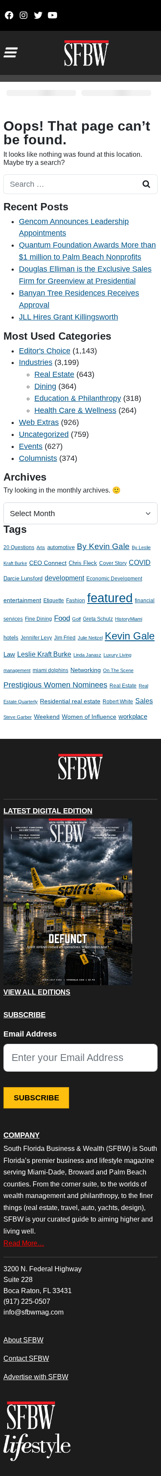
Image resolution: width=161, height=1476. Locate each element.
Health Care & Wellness (75, 410)
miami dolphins (50, 670)
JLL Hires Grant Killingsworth (68, 317)
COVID (140, 562)
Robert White (118, 702)
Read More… (23, 1243)
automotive (61, 547)
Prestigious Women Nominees (55, 685)
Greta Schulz (98, 618)
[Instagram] (23, 15)
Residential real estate (70, 701)
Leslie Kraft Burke (44, 654)
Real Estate (54, 374)
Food (62, 618)
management (16, 670)
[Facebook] (8, 15)
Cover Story (113, 563)
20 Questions (18, 547)
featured (110, 598)
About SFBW (23, 1340)
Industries (35, 362)
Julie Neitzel (90, 637)
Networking (85, 670)
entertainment (22, 600)
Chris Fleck (83, 563)
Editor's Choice (44, 351)
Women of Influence (89, 716)
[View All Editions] (67, 902)
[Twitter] (38, 15)
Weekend (47, 716)
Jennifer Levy (36, 637)
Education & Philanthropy (77, 398)
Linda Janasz (87, 654)
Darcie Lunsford (23, 578)
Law (9, 654)
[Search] (146, 184)
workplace (132, 716)
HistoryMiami (128, 618)
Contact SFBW (26, 1358)
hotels (10, 637)
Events (31, 446)
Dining (45, 386)
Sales (144, 701)
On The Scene (118, 670)
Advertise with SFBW (35, 1376)
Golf (76, 618)
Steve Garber (17, 717)
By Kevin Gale (103, 546)
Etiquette (53, 601)
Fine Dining (38, 619)
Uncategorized (44, 434)
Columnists (38, 458)
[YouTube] (52, 15)
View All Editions (36, 992)
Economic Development (114, 579)
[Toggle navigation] (9, 53)
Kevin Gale (130, 636)
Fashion (75, 601)
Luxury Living (117, 654)
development (64, 578)
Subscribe (36, 1098)
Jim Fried (65, 638)
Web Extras (39, 422)
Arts (40, 547)
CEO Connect (48, 562)
